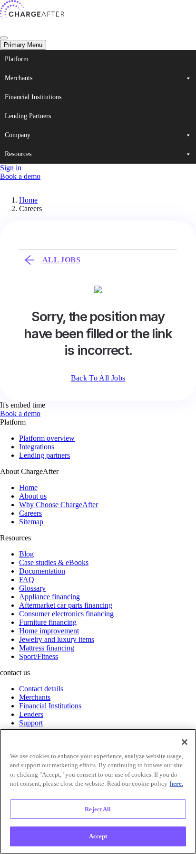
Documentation (42, 571)
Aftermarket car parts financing (65, 605)
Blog (26, 554)
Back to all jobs (98, 378)
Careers (30, 513)
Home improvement (49, 631)
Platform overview (47, 438)
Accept (98, 836)
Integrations (36, 447)
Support (31, 723)
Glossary (32, 588)
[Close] (184, 742)
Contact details (41, 689)
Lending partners (44, 455)
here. (176, 783)
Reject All (98, 809)
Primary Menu (23, 44)
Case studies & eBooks (53, 562)
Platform (17, 59)
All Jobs (61, 260)
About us (33, 496)
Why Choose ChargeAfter (58, 505)
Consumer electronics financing (66, 614)
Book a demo (20, 176)
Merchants (18, 78)
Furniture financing (48, 622)
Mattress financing (46, 648)
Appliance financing (49, 597)
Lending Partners (28, 116)
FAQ (26, 580)
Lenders (31, 714)
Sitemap (31, 522)
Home (28, 200)
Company (17, 135)
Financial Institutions (33, 97)
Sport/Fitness (38, 656)
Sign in (10, 168)
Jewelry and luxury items (56, 639)
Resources (18, 154)
